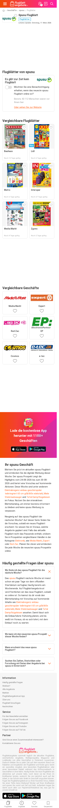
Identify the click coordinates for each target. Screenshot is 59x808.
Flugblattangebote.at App (13, 696)
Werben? (6, 686)
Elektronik (20, 540)
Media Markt (36, 540)
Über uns (6, 699)
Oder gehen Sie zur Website (28, 107)
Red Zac (14, 544)
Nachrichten (7, 706)
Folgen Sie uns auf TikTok (14, 730)
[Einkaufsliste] (45, 3)
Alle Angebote (8, 689)
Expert (46, 540)
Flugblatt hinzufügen (11, 703)
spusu (21, 10)
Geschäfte (12, 10)
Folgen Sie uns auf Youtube (14, 726)
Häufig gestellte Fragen (12, 682)
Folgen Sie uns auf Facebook (15, 719)
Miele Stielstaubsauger (26, 609)
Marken (5, 693)
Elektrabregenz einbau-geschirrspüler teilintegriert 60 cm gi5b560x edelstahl (26, 605)
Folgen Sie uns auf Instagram (15, 723)
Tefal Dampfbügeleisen (38, 497)
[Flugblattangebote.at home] (19, 4)
